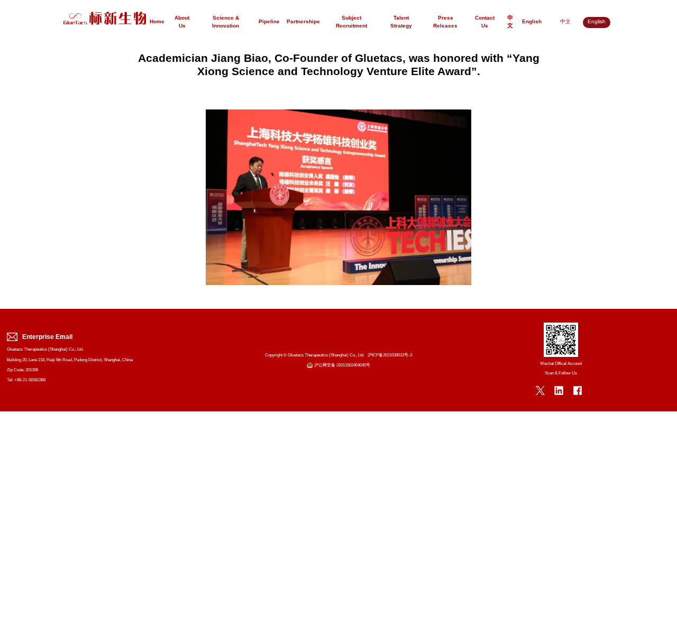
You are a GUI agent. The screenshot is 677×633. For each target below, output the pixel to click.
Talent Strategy (401, 22)
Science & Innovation (225, 22)
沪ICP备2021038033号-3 (390, 355)
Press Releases (445, 22)
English (532, 22)
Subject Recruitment (351, 22)
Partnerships (303, 22)
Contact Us (485, 22)
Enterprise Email (47, 337)
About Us (182, 22)
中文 (510, 22)
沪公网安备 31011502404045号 (342, 365)
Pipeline (269, 22)
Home (157, 22)
